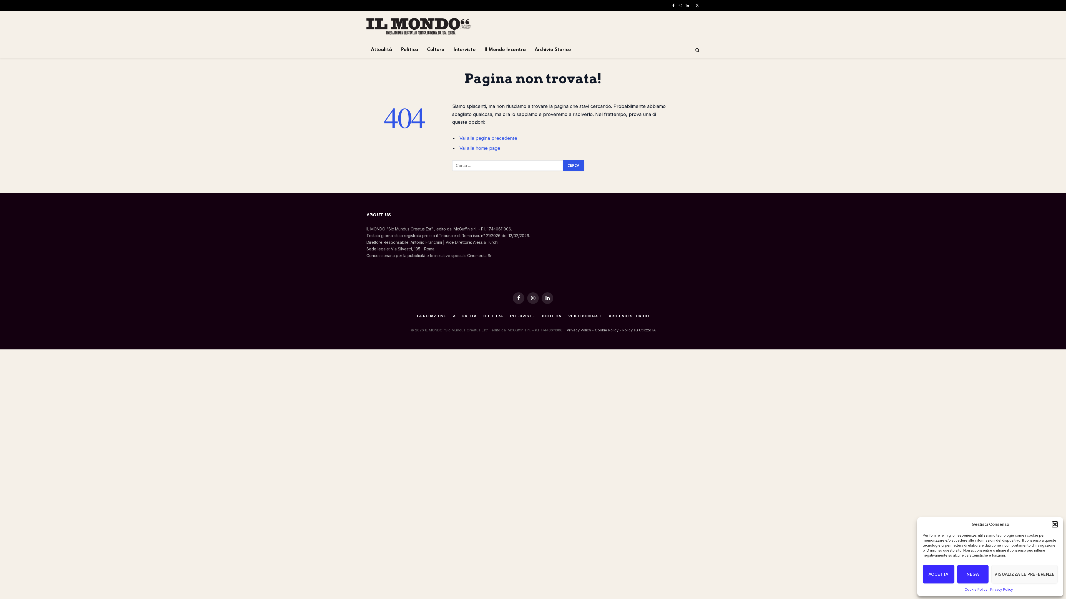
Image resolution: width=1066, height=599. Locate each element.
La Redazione (431, 316)
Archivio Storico (553, 49)
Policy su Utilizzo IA (639, 330)
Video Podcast (585, 316)
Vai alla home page (479, 148)
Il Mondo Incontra (505, 49)
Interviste (464, 49)
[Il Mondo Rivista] (418, 26)
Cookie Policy (976, 589)
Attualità (381, 49)
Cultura (435, 49)
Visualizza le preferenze (1024, 574)
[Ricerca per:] (507, 165)
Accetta (939, 574)
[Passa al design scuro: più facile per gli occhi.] (697, 5)
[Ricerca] (697, 50)
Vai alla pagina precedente (488, 138)
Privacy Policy (1001, 589)
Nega (973, 574)
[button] (1055, 524)
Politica (409, 49)
